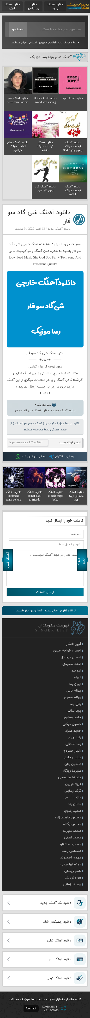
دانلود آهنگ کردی (59, 978)
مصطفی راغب (71, 851)
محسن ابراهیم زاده (68, 817)
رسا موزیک (77, 6)
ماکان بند (74, 804)
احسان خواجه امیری (67, 650)
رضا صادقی (73, 744)
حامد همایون (72, 717)
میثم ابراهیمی (70, 864)
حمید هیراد (73, 731)
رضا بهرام (74, 737)
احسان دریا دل (71, 657)
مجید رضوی (72, 811)
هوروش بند (73, 877)
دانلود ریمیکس (33, 6)
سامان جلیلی (72, 757)
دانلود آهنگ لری (60, 959)
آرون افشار (73, 644)
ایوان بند (75, 684)
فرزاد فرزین (73, 784)
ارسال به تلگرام (64, 457)
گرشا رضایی (73, 791)
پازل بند (75, 704)
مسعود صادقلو (70, 844)
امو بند (76, 670)
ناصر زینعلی (72, 871)
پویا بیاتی (74, 710)
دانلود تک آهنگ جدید (55, 903)
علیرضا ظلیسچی (69, 777)
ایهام (77, 677)
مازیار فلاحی (72, 797)
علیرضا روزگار (72, 771)
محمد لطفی (72, 837)
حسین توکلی (72, 724)
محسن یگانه (72, 824)
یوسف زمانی (72, 884)
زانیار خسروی (72, 751)
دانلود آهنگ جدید (55, 6)
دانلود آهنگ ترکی (12, 6)
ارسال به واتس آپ (34, 457)
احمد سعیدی (71, 664)
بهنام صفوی (72, 697)
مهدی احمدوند (70, 857)
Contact (31, 1008)
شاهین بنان (73, 764)
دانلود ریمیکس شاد (57, 922)
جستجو (18, 29)
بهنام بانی (73, 690)
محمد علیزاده (71, 831)
